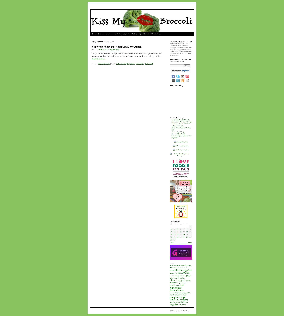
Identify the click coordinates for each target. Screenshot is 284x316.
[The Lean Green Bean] (181, 177)
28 (187, 237)
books (186, 268)
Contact (157, 34)
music (172, 285)
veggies (174, 304)
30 (171, 240)
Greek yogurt (177, 280)
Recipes (101, 34)
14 (187, 232)
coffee (185, 272)
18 (177, 234)
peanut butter (177, 290)
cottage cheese (179, 276)
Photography (102, 64)
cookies (172, 276)
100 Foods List (148, 34)
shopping (184, 299)
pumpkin (174, 297)
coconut (178, 272)
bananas (173, 267)
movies (186, 283)
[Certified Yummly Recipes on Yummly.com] (181, 156)
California (119, 64)
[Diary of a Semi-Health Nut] (181, 202)
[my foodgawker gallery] (181, 142)
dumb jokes (125, 64)
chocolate (187, 270)
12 (181, 232)
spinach (182, 302)
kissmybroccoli (114, 49)
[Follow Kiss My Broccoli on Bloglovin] (180, 72)
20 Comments (149, 64)
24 (174, 237)
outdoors (132, 64)
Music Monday (136, 34)
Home (94, 34)
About (107, 34)
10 (174, 232)
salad (172, 299)
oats (182, 285)
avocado (184, 265)
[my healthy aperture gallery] (181, 150)
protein (172, 295)
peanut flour (174, 293)
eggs (188, 275)
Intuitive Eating (116, 34)
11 (177, 232)
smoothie (172, 302)
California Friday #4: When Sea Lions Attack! (117, 46)
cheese (179, 270)
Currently (126, 34)
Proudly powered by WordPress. (180, 311)
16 (171, 234)
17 (174, 234)
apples (179, 265)
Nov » (190, 242)
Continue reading (99, 59)
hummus (173, 282)
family (172, 278)
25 (177, 237)
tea (187, 302)
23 (171, 237)
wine (184, 304)
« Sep (171, 242)
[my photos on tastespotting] (181, 146)
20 (184, 234)
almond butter (173, 265)
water (180, 305)
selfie (178, 299)
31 (174, 240)
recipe (182, 297)
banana (189, 265)
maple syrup (181, 283)
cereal (172, 270)
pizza (188, 292)
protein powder (181, 294)
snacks (177, 302)
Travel (108, 64)
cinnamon (172, 273)
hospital (188, 281)
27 (184, 237)
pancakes (176, 287)
